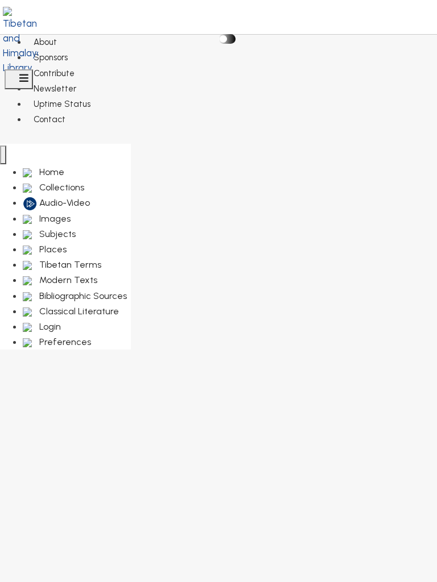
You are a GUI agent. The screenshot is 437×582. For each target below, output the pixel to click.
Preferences (64, 341)
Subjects (56, 233)
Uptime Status (62, 104)
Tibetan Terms (69, 264)
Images (54, 218)
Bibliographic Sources (82, 295)
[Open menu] (19, 79)
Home (50, 172)
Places (52, 249)
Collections (60, 187)
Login (49, 326)
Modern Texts (67, 280)
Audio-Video (63, 202)
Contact (49, 119)
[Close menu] (3, 155)
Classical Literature (78, 311)
